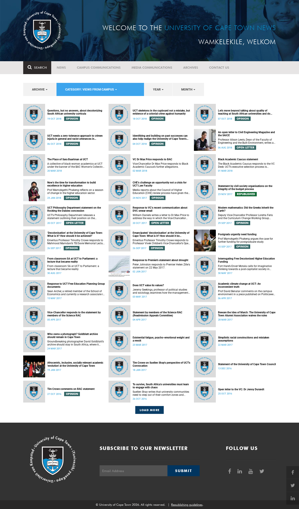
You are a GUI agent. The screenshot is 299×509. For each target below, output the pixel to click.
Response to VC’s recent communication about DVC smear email (160, 209)
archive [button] (38, 89)
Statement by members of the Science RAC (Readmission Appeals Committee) (157, 314)
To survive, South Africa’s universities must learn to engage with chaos (161, 386)
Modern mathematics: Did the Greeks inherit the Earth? (245, 209)
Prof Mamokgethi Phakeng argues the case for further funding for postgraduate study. (245, 240)
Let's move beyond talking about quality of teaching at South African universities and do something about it (244, 112)
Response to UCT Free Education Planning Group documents (76, 285)
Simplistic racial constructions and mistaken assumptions (243, 339)
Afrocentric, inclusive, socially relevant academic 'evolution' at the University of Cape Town (75, 364)
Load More (150, 410)
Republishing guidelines (186, 504)
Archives (190, 67)
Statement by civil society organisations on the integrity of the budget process (245, 188)
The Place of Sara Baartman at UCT (67, 159)
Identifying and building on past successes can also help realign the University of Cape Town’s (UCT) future (160, 137)
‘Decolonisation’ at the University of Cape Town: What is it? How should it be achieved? (75, 234)
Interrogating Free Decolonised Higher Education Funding (246, 260)
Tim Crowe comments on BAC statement (71, 388)
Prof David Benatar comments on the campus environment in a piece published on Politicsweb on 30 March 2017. (246, 293)
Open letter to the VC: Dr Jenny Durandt (241, 389)
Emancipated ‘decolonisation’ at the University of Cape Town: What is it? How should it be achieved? (161, 234)
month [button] (187, 89)
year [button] (157, 89)
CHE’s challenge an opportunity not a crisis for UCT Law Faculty (159, 184)
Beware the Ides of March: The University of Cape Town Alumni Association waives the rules (246, 314)
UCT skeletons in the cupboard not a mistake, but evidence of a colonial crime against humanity (161, 112)
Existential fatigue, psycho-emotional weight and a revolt (161, 339)
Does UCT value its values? (148, 285)
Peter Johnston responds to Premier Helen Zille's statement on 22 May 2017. (161, 266)
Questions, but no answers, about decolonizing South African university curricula (74, 112)
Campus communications (99, 67)
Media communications (152, 67)
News (61, 67)
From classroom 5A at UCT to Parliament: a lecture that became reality (72, 260)
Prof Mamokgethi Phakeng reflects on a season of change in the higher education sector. (75, 191)
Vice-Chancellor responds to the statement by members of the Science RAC (74, 314)
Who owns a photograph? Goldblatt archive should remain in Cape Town (72, 336)
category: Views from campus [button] (90, 89)
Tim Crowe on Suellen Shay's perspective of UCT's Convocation (161, 364)
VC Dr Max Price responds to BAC (152, 159)
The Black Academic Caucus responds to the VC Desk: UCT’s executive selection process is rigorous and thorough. (246, 165)
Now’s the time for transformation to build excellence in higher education (71, 184)
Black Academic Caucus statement (238, 159)
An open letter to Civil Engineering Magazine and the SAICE (246, 134)
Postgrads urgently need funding (237, 234)
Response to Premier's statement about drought (160, 260)
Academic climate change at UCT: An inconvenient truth (239, 285)
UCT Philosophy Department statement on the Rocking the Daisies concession (74, 209)
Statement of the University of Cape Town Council (247, 364)
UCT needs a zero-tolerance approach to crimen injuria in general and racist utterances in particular (75, 137)
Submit (183, 471)
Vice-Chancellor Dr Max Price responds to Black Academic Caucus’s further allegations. (160, 165)
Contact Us (219, 67)
